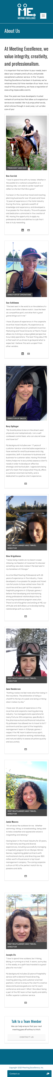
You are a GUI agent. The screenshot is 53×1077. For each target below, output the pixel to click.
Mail (28, 230)
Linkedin (22, 230)
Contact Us (27, 1037)
